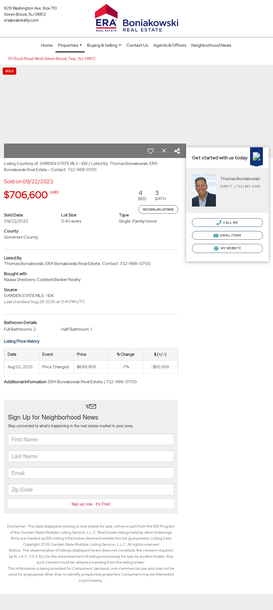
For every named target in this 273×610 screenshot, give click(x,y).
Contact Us (137, 45)
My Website (230, 248)
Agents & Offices (169, 45)
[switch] (150, 151)
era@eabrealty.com (21, 20)
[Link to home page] (136, 18)
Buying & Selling (104, 47)
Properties (70, 47)
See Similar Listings (158, 209)
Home (47, 45)
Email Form (230, 235)
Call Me (230, 222)
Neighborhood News (211, 45)
